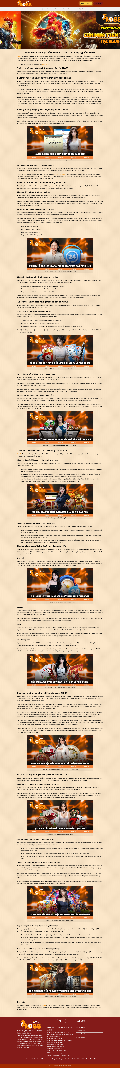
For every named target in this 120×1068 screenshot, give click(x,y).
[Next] (115, 30)
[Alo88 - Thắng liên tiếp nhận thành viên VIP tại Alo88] (24, 3)
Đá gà (67, 9)
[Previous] (4, 30)
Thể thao (56, 9)
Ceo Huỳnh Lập (48, 9)
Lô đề (62, 9)
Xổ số (78, 9)
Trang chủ (37, 9)
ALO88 (19, 454)
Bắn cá (84, 9)
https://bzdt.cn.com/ (60, 174)
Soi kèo (73, 9)
